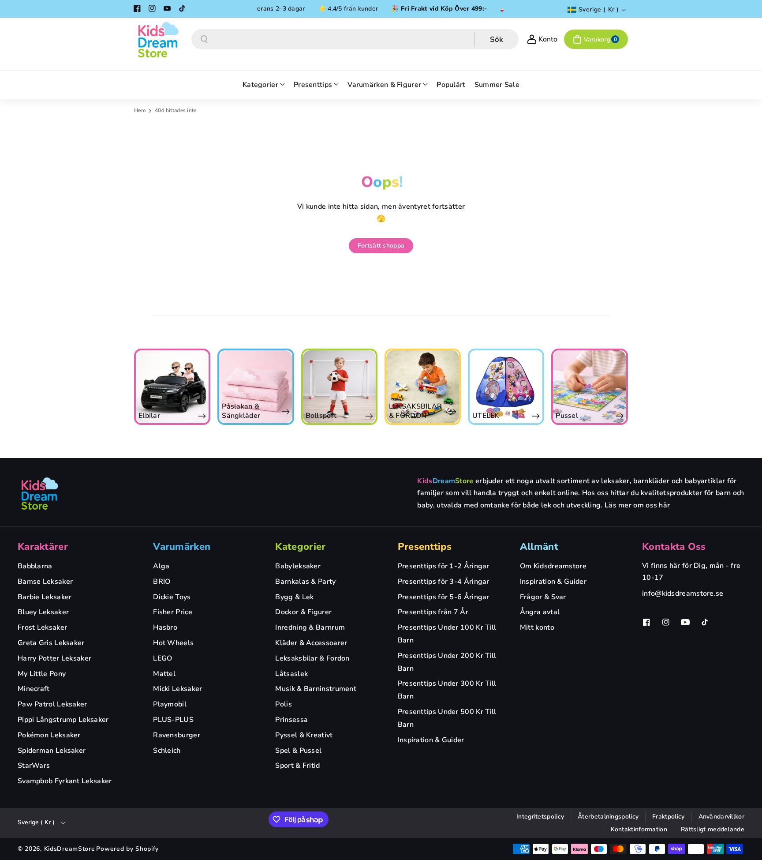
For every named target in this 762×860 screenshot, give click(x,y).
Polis (283, 704)
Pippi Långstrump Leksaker (63, 720)
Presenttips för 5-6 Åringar (443, 597)
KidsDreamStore (69, 849)
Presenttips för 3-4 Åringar (443, 581)
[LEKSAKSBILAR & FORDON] (422, 386)
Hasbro (165, 627)
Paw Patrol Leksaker (52, 704)
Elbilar (149, 416)
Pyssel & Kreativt (303, 735)
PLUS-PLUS (173, 720)
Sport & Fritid (297, 765)
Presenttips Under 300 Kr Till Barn (447, 690)
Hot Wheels (173, 643)
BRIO (161, 581)
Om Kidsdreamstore (553, 566)
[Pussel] (589, 386)
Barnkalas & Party (305, 581)
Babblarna (35, 566)
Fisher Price (172, 612)
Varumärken (181, 546)
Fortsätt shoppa (381, 245)
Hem (140, 110)
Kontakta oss (674, 546)
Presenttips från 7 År (433, 612)
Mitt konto (537, 627)
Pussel (567, 416)
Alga (161, 566)
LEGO (162, 658)
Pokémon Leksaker (49, 735)
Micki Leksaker (177, 689)
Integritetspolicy (540, 816)
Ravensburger (176, 735)
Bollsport (321, 416)
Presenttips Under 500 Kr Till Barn (447, 718)
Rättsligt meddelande (712, 829)
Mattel (164, 674)
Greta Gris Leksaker (51, 643)
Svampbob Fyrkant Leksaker (65, 781)
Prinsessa (291, 720)
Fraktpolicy (668, 816)
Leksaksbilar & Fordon (312, 658)
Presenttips (425, 546)
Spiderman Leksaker (52, 750)
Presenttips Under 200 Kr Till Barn (447, 662)
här (664, 505)
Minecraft (34, 689)
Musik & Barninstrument (315, 689)
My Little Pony (42, 674)
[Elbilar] (172, 386)
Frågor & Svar (543, 597)
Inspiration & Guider (431, 740)
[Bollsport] (339, 386)
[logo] (40, 493)
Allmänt (539, 546)
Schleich (166, 750)
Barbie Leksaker (45, 597)
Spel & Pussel (298, 750)
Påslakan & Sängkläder (241, 411)
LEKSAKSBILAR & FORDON (415, 411)
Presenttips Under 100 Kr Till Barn (447, 634)
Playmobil (170, 704)
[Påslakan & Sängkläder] (255, 386)
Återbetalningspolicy (608, 816)
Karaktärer (43, 546)
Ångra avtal (540, 612)
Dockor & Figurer (303, 612)
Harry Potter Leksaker (54, 658)
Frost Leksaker (42, 627)
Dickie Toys (171, 597)
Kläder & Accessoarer (311, 643)
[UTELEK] (506, 386)
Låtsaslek (291, 674)
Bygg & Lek (294, 597)
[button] (596, 39)
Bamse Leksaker (45, 581)
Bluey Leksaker (43, 612)
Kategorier (300, 546)
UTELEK (485, 416)
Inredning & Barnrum (310, 627)
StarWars (34, 765)
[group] (172, 387)
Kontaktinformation (639, 829)
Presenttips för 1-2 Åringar (443, 566)
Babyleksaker (298, 566)
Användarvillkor (721, 816)
